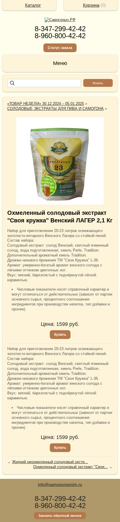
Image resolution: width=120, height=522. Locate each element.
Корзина (91, 5)
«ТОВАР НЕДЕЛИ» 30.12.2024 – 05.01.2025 (45, 103)
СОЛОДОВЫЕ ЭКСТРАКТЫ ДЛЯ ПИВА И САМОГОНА (55, 108)
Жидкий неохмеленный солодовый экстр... (50, 462)
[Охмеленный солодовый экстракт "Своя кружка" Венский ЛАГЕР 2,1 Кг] (60, 161)
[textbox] (44, 83)
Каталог (33, 5)
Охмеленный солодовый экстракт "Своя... (70, 467)
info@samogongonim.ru (60, 484)
